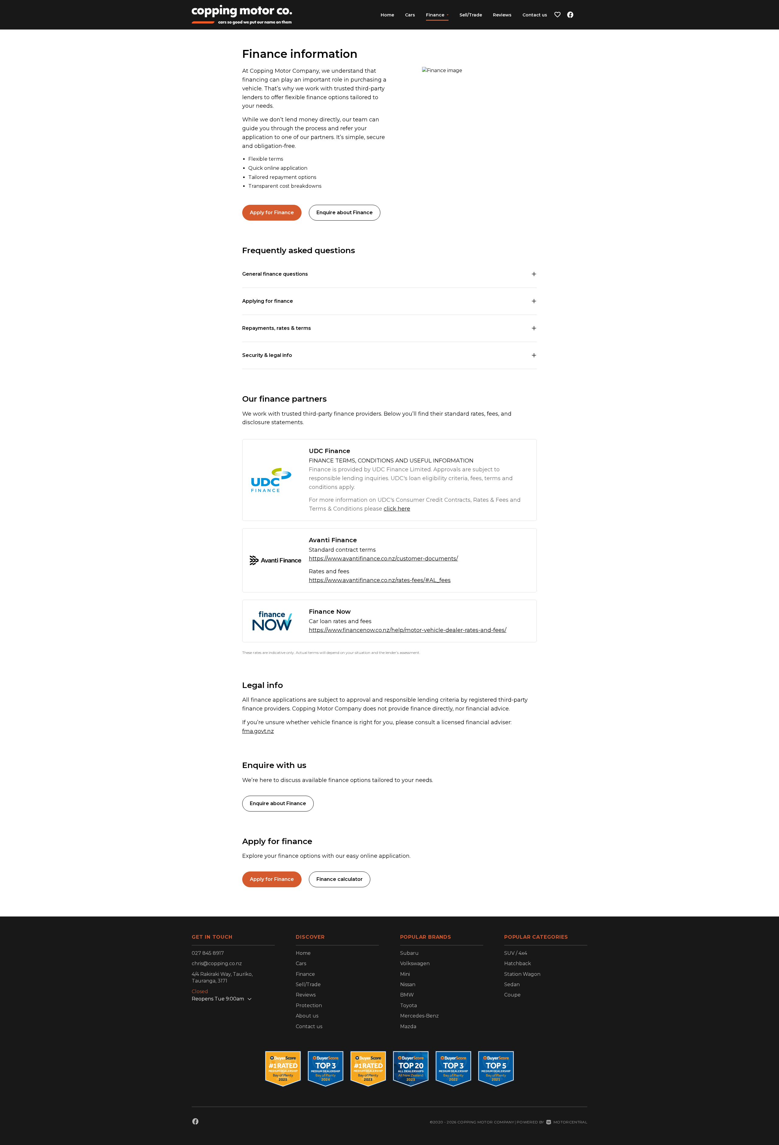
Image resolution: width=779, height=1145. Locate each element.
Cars (410, 15)
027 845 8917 (208, 953)
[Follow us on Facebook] (570, 15)
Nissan (407, 984)
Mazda (408, 1026)
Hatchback (517, 963)
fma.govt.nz (258, 731)
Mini (405, 974)
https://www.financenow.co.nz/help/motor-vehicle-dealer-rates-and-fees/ (407, 630)
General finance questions (275, 274)
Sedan (512, 984)
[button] (557, 15)
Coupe (512, 995)
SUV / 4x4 (515, 953)
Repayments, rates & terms (276, 328)
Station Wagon (522, 974)
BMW (407, 995)
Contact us (534, 15)
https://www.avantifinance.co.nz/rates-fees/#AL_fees (380, 580)
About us (307, 1016)
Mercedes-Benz (419, 1016)
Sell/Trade (470, 15)
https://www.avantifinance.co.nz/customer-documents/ (383, 558)
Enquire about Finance (344, 212)
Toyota (408, 1005)
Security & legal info (267, 355)
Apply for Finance (272, 212)
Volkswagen (415, 963)
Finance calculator (339, 879)
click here (397, 508)
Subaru (409, 953)
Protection (309, 1005)
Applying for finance (267, 301)
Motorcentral (570, 1122)
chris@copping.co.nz (217, 963)
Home (387, 15)
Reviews (502, 15)
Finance (305, 974)
